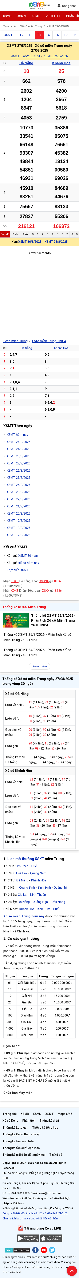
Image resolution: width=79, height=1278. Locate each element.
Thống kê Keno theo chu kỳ (21, 1134)
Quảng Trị (60, 887)
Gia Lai (22, 895)
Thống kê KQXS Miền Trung (24, 607)
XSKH (46, 590)
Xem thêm (39, 666)
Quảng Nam (38, 873)
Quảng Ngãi (40, 902)
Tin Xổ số (55, 1154)
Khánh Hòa (61, 63)
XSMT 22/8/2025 (18, 499)
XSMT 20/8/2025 (18, 513)
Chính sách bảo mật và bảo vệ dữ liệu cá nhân (30, 1218)
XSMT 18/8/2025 (18, 528)
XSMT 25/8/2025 (18, 478)
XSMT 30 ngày (28, 556)
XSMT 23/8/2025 (18, 492)
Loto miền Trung (15, 341)
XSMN (21, 16)
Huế (34, 866)
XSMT (36, 16)
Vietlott (53, 16)
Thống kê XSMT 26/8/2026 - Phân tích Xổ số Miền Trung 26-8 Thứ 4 (53, 620)
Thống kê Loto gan (15, 1127)
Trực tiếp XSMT (18, 570)
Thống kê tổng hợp (45, 1127)
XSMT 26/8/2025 (29, 241)
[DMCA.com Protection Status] (17, 1251)
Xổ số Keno (10, 1120)
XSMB (7, 16)
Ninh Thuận (38, 895)
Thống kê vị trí (49, 1120)
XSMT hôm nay (17, 435)
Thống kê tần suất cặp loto (21, 1148)
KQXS (15, 581)
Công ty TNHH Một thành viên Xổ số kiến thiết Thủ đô (35, 1213)
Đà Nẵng (26, 63)
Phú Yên (22, 866)
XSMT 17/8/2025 (18, 535)
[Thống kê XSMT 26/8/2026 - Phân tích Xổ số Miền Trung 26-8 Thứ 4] (16, 620)
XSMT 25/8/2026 (18, 442)
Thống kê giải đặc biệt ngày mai (24, 1154)
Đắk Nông (58, 902)
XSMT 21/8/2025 (18, 506)
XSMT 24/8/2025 (18, 485)
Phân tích (28, 1120)
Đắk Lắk (21, 873)
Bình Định (44, 887)
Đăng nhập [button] (69, 6)
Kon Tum (43, 909)
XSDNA (44, 581)
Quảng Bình (27, 887)
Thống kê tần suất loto (18, 1141)
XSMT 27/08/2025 (56, 56)
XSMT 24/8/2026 (18, 449)
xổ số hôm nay (28, 563)
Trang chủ (10, 1114)
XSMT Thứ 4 (31, 56)
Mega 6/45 (65, 1114)
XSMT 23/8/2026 (18, 456)
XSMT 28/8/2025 (56, 241)
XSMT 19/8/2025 (18, 521)
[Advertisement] (39, 295)
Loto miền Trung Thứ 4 (49, 341)
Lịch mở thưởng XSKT (25, 859)
